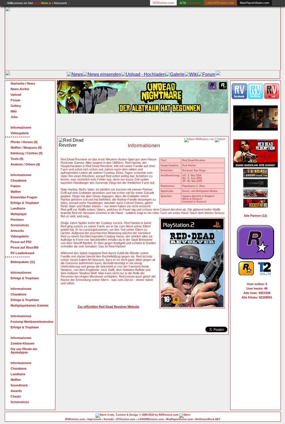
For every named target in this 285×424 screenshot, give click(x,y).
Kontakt (109, 419)
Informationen (21, 127)
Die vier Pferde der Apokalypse (24, 350)
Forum (15, 100)
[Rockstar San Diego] (255, 258)
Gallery (16, 105)
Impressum (94, 419)
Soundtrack (19, 385)
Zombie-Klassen (23, 343)
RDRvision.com (75, 419)
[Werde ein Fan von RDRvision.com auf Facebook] (239, 97)
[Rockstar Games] (246, 274)
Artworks (17, 230)
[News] (75, 74)
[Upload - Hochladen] (143, 74)
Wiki (14, 111)
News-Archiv (20, 89)
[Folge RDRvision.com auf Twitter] (255, 97)
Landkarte (18, 208)
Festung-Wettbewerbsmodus (32, 321)
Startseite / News (23, 83)
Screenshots (20, 225)
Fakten (16, 186)
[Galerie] (175, 74)
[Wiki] (191, 74)
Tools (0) (17, 158)
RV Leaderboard (22, 253)
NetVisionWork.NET (207, 419)
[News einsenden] (102, 74)
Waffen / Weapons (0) (26, 147)
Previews (17, 219)
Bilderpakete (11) (23, 262)
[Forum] (206, 74)
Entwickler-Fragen (24, 197)
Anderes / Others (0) (25, 164)
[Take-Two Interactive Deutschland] (264, 274)
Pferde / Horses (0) (24, 142)
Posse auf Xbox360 (24, 247)
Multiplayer (19, 214)
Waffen (16, 191)
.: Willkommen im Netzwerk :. (37, 3)
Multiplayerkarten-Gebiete (29, 305)
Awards (16, 390)
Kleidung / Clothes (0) (27, 153)
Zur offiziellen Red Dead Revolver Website (108, 306)
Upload (16, 94)
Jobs (14, 117)
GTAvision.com (125, 419)
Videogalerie (20, 133)
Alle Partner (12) (255, 215)
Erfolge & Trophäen (25, 202)
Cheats (16, 396)
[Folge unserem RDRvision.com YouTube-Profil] (272, 97)
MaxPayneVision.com (254, 2)
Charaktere (18, 180)
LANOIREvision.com (151, 419)
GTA (190, 2)
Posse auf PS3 (21, 242)
